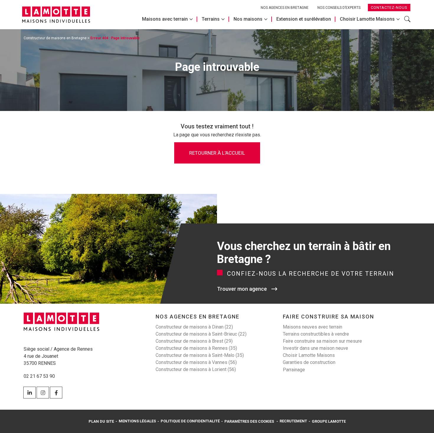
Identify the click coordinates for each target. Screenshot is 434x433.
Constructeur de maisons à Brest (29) (194, 341)
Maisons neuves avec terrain (312, 327)
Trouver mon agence (242, 289)
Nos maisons (248, 19)
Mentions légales (137, 421)
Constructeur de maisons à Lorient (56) (196, 369)
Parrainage (294, 369)
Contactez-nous (389, 7)
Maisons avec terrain (165, 19)
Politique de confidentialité (190, 421)
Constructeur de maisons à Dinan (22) (194, 327)
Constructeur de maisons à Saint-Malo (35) (200, 355)
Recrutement (293, 421)
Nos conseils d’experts (338, 8)
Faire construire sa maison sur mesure (322, 341)
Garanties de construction (309, 362)
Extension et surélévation (303, 19)
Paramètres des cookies (249, 421)
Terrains (211, 19)
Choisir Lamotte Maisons (367, 19)
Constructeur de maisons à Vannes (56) (196, 362)
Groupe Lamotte (329, 421)
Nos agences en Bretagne (285, 8)
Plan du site (101, 421)
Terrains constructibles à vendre (316, 334)
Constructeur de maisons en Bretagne (55, 38)
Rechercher (407, 22)
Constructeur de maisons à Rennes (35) (196, 348)
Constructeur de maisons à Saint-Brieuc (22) (201, 334)
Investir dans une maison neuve (315, 348)
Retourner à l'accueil (217, 153)
